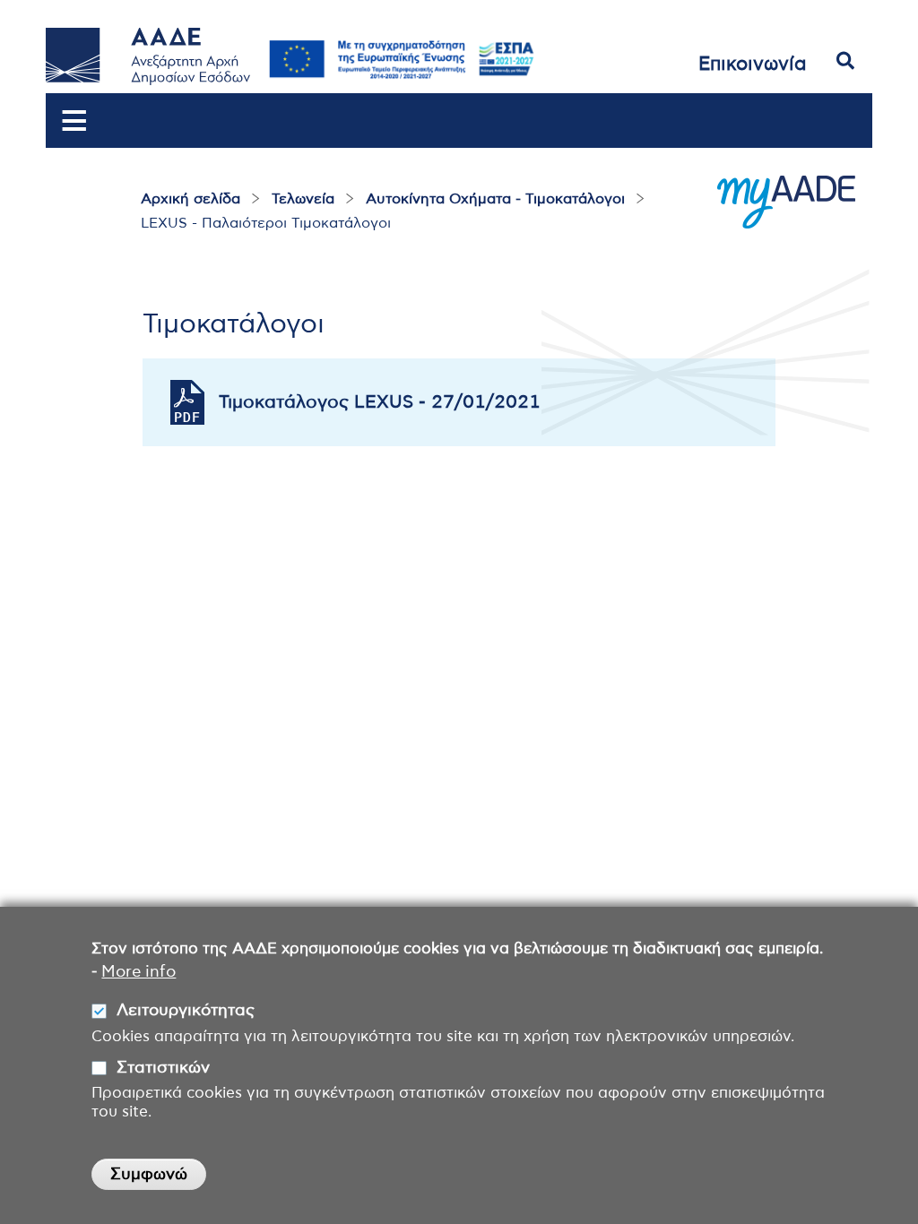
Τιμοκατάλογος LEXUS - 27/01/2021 (380, 402)
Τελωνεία (303, 199)
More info (138, 972)
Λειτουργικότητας (186, 1011)
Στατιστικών (163, 1068)
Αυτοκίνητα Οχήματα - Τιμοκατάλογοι (495, 199)
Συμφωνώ (148, 1175)
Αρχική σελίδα (190, 199)
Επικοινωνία (752, 64)
